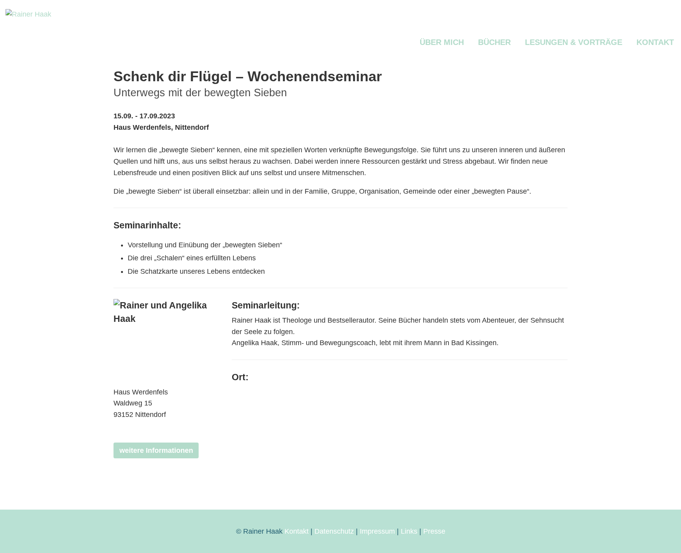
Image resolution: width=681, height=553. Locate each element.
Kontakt (297, 531)
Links (409, 531)
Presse (434, 531)
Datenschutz (334, 531)
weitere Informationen (156, 450)
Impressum (377, 531)
